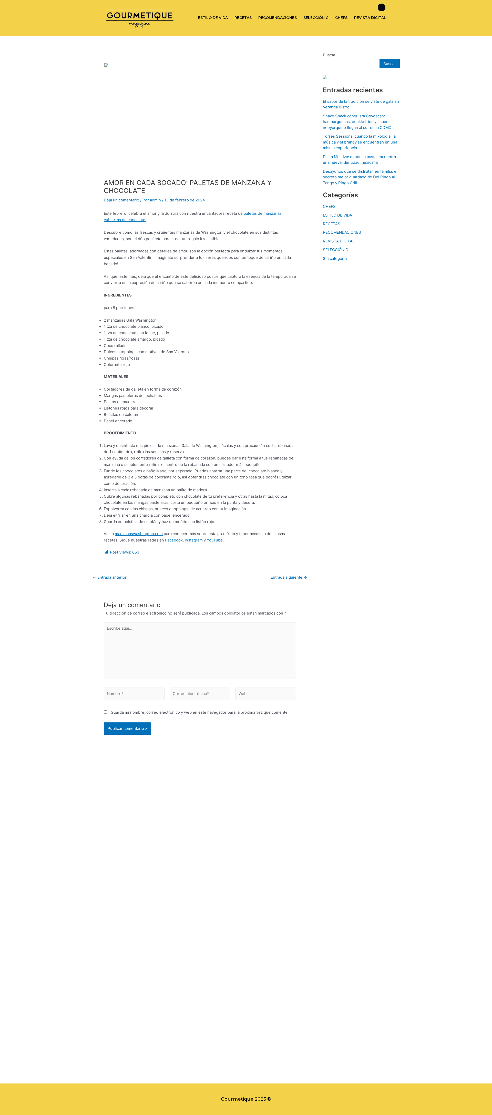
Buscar (329, 55)
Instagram (194, 540)
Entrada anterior (110, 577)
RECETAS (243, 17)
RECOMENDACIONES (277, 17)
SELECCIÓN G (316, 17)
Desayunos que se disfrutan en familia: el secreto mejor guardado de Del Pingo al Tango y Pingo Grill (360, 177)
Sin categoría (335, 258)
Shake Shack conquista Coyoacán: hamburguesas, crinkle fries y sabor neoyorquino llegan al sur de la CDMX (357, 122)
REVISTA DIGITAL (370, 17)
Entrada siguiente (289, 577)
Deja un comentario (121, 200)
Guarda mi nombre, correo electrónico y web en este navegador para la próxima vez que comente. (200, 712)
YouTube (215, 540)
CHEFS (341, 17)
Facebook (174, 540)
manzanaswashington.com (139, 533)
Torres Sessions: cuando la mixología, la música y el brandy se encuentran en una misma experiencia (360, 142)
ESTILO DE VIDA (213, 17)
